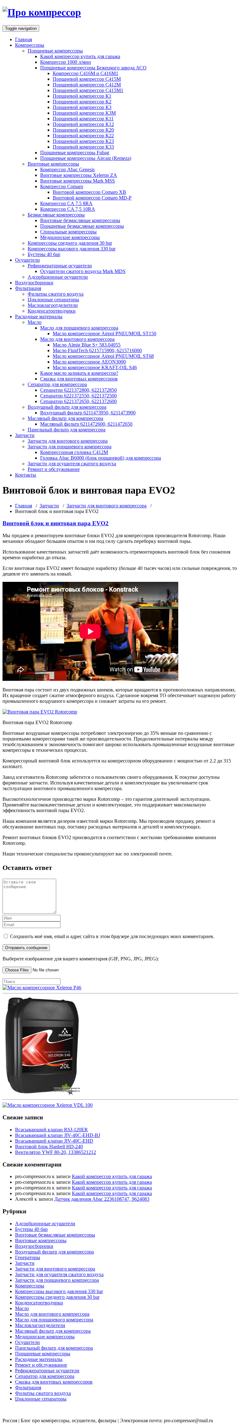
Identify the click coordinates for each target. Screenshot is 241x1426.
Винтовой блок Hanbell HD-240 (49, 1146)
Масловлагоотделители (53, 305)
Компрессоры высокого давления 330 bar (71, 248)
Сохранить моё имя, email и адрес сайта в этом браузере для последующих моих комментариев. (112, 936)
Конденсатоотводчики (52, 311)
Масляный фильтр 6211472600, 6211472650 (86, 424)
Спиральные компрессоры (68, 231)
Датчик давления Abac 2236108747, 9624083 (101, 1199)
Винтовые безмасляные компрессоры (80, 220)
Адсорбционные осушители (58, 277)
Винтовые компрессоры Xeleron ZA (78, 175)
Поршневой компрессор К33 (83, 147)
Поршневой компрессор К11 (83, 118)
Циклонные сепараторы (53, 299)
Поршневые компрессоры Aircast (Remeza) (85, 158)
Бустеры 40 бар (44, 254)
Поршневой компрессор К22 (83, 135)
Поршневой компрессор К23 (83, 141)
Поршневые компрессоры (55, 50)
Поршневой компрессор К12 (83, 124)
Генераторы (27, 1257)
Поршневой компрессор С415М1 (88, 90)
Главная (23, 39)
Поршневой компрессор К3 (82, 107)
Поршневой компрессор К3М (84, 113)
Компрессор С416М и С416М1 (85, 73)
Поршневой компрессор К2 (82, 101)
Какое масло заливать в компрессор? (79, 373)
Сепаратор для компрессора (57, 384)
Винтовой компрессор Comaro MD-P (92, 197)
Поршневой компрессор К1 (82, 96)
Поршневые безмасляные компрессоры (82, 226)
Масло (34, 322)
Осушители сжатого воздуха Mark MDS (83, 271)
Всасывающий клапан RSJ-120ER (51, 1129)
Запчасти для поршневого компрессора (69, 446)
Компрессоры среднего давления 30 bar (70, 243)
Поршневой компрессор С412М (87, 84)
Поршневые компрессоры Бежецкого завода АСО (93, 67)
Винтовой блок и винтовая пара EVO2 (56, 523)
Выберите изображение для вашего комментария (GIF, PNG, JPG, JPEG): (81, 958)
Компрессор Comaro (61, 186)
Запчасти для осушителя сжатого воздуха (72, 463)
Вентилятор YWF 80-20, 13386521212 (55, 1152)
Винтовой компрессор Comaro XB (89, 192)
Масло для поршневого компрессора (79, 328)
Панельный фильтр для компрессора (66, 429)
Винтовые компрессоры (53, 164)
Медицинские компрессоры (70, 237)
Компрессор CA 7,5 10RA (67, 209)
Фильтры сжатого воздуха (55, 294)
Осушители (27, 260)
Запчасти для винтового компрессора (68, 441)
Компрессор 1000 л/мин (65, 62)
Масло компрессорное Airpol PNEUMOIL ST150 (104, 333)
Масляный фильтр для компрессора (65, 418)
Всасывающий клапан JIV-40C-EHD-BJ (57, 1135)
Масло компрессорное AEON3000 (89, 361)
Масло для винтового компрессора (77, 339)
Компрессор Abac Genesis (67, 169)
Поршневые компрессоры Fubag (74, 152)
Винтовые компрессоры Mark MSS (77, 180)
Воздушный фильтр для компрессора (67, 407)
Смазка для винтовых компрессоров (79, 378)
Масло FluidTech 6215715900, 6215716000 (97, 350)
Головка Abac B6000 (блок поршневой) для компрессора (100, 458)
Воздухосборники (34, 282)
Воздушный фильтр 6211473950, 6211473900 (88, 412)
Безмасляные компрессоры (56, 214)
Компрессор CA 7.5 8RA (66, 203)
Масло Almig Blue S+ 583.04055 (86, 344)
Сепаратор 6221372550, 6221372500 (78, 395)
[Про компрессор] (42, 12)
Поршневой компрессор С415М (87, 79)
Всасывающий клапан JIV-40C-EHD (54, 1141)
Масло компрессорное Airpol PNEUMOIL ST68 (103, 356)
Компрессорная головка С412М (74, 452)
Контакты (25, 475)
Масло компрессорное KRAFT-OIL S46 (95, 367)
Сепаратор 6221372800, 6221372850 (78, 390)
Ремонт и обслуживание (54, 469)
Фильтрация (28, 288)
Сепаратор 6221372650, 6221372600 (78, 401)
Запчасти (25, 435)
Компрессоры (29, 45)
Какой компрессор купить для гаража (80, 56)
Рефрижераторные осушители (60, 265)
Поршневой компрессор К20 (83, 130)
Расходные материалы (38, 316)
